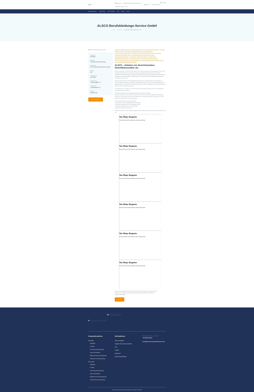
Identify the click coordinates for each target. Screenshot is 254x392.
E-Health (92, 346)
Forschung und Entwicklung (97, 349)
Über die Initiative (111, 11)
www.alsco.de (93, 92)
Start (114, 29)
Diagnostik (92, 343)
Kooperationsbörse (92, 11)
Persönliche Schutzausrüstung (97, 358)
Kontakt (122, 11)
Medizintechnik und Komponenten (98, 355)
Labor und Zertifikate (95, 352)
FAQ (118, 11)
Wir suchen (91, 361)
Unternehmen (120, 29)
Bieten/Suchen (102, 11)
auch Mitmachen (95, 99)
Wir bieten (91, 340)
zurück (119, 299)
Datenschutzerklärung (120, 356)
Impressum (118, 353)
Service (128, 11)
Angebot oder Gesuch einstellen (123, 343)
